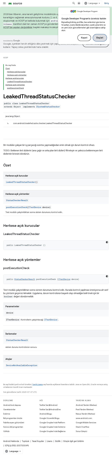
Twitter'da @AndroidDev (50, 409)
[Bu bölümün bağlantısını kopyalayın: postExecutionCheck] (32, 268)
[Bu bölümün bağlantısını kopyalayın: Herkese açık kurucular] (42, 226)
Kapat (84, 37)
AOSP (5, 57)
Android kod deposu (12, 405)
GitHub (6, 431)
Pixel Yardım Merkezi (85, 409)
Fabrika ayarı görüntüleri (13, 422)
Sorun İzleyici (81, 431)
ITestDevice (34, 207)
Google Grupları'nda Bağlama (52, 431)
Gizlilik (58, 441)
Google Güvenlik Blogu (49, 418)
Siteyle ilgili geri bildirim (73, 441)
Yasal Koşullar (38, 441)
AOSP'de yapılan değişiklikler (18, 27)
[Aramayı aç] (73, 3)
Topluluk (25, 441)
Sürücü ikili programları (13, 427)
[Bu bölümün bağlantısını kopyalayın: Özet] (13, 165)
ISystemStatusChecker (48, 106)
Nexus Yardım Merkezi (85, 414)
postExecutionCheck (16, 207)
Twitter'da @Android (48, 405)
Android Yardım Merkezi (86, 405)
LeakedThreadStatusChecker (20, 182)
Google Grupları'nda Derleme (52, 427)
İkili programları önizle (12, 418)
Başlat (99, 37)
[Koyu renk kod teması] (107, 242)
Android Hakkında (11, 441)
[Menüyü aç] (4, 3)
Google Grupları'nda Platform (52, 422)
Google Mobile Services (86, 422)
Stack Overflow (82, 427)
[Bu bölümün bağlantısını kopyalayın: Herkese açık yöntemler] (43, 260)
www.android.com (84, 418)
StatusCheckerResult (17, 200)
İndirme (6, 414)
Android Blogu (45, 414)
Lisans (49, 441)
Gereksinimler (9, 409)
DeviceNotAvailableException (21, 365)
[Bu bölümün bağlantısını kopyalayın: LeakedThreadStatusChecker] (42, 234)
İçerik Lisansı (38, 384)
